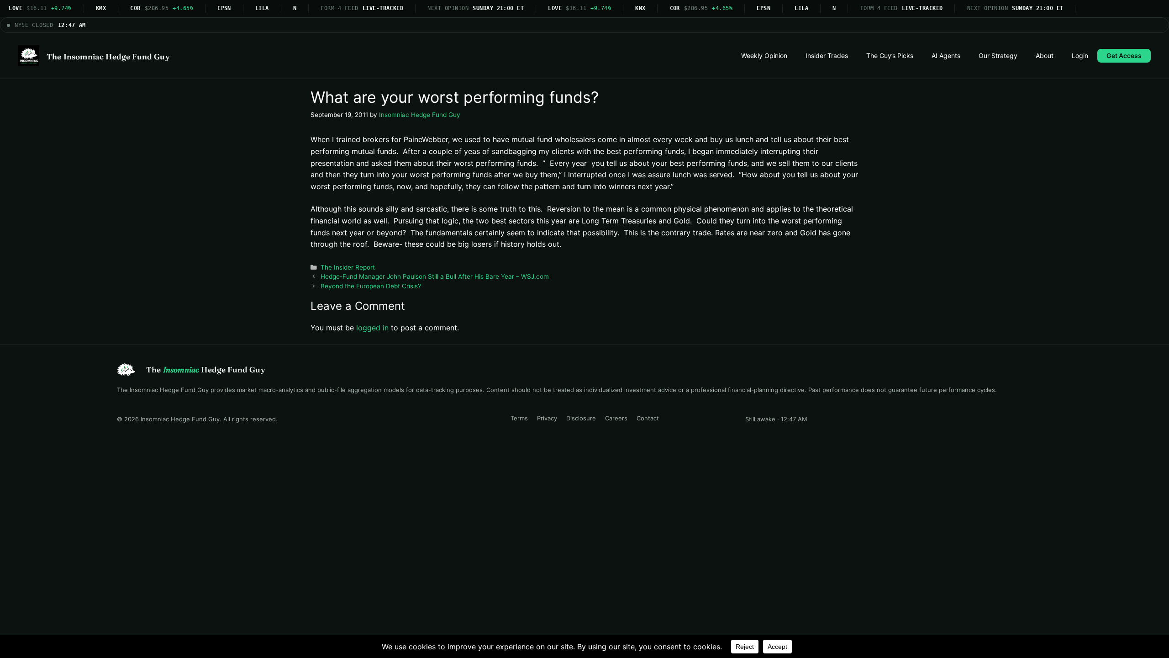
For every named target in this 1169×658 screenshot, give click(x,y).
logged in (372, 327)
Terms (519, 418)
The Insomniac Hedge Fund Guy (108, 56)
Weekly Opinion (764, 55)
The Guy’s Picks (889, 55)
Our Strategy (998, 55)
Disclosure (581, 418)
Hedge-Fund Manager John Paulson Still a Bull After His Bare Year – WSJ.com (435, 276)
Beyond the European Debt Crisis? (371, 286)
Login (1080, 55)
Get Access (1124, 55)
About (1044, 55)
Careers (616, 418)
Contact (648, 418)
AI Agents (946, 55)
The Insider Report (348, 267)
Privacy (547, 418)
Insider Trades (827, 55)
